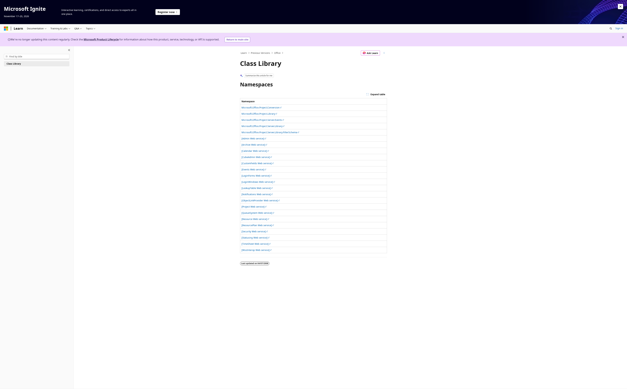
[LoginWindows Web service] (257, 181)
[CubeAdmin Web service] (255, 157)
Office (277, 52)
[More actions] (384, 53)
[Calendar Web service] (254, 150)
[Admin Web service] (252, 138)
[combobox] (36, 56)
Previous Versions (260, 52)
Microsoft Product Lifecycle (101, 39)
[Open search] (611, 28)
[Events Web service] (252, 169)
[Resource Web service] (254, 219)
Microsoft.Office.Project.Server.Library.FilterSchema (269, 132)
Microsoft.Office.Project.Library (258, 113)
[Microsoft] (6, 28)
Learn (244, 52)
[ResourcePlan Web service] (256, 225)
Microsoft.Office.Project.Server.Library (261, 126)
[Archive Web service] (253, 144)
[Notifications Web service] (256, 194)
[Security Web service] (253, 231)
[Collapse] (69, 50)
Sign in (619, 28)
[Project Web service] (253, 206)
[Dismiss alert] (620, 6)
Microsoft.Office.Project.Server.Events (261, 119)
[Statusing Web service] (254, 237)
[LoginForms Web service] (255, 175)
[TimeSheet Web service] (255, 243)
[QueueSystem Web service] (256, 212)
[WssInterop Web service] (255, 250)
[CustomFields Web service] (256, 163)
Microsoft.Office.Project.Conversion (260, 107)
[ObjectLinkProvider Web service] (259, 200)
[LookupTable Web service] (256, 188)
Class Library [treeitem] (14, 63)
